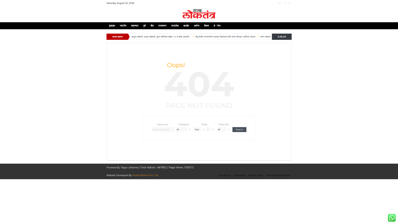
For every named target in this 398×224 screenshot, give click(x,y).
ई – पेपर (217, 25)
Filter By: (224, 124)
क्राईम (186, 25)
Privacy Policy (256, 175)
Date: (204, 124)
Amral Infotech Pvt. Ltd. (145, 175)
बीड (152, 25)
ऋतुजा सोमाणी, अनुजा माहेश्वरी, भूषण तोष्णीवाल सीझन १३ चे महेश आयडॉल (155, 36)
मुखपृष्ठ (112, 25)
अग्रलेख (175, 25)
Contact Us (225, 175)
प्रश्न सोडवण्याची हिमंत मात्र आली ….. (270, 36)
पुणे (144, 25)
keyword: (162, 124)
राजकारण (162, 25)
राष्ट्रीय (123, 25)
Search (239, 129)
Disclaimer (239, 175)
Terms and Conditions (278, 175)
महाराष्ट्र (135, 25)
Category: (184, 124)
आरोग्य (196, 25)
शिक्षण (206, 25)
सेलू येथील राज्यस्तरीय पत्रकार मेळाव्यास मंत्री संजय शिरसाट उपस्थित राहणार (220, 36)
